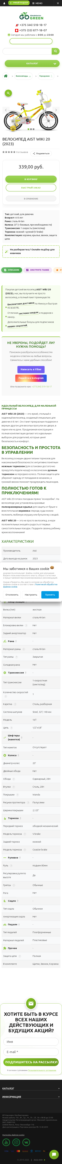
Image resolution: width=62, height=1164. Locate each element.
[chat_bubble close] (54, 1154)
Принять (50, 594)
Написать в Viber (30, 369)
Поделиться (42, 153)
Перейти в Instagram (31, 378)
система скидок (28, 313)
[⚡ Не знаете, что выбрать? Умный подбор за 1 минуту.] (31, 41)
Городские (44, 76)
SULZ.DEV (38, 1160)
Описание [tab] (13, 270)
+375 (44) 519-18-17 (42, 386)
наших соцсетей (17, 326)
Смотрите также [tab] (39, 270)
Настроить (31, 594)
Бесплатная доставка (20, 303)
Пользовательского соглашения (42, 1070)
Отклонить (12, 594)
